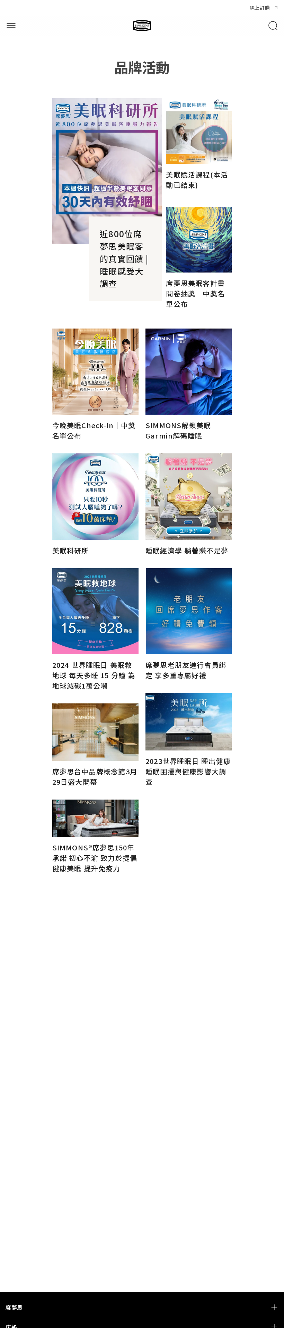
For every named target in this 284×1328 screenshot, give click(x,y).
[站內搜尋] (272, 25)
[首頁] (142, 25)
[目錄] (11, 25)
